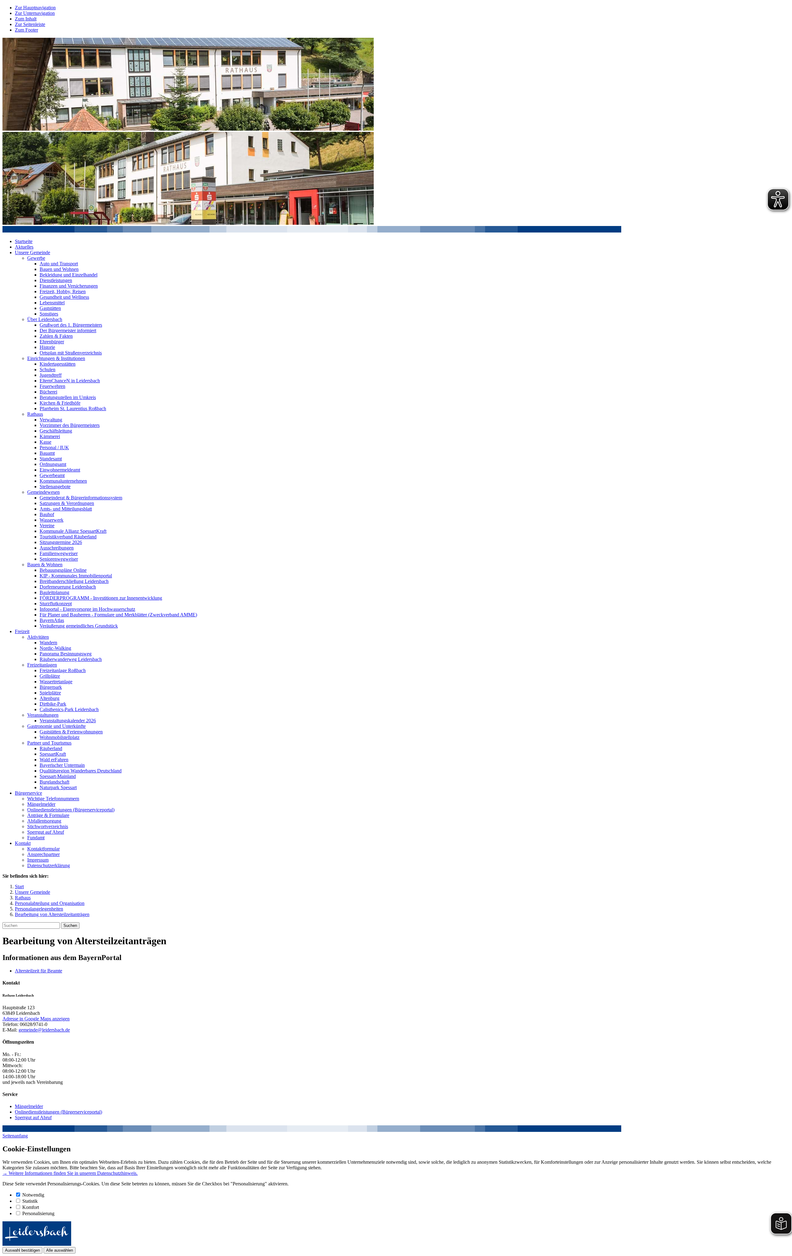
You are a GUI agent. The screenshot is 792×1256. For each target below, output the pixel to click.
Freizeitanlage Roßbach (63, 670)
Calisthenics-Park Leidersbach (69, 709)
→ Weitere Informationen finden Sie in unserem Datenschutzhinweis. (70, 1173)
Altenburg (49, 698)
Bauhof (47, 514)
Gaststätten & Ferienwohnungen (71, 731)
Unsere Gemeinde (32, 252)
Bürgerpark (51, 687)
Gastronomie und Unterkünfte (56, 726)
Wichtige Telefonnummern (53, 798)
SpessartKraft (53, 754)
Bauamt (47, 453)
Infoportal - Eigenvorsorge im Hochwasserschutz (87, 609)
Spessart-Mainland (58, 776)
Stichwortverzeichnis (47, 826)
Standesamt (51, 458)
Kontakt (23, 843)
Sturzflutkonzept (56, 603)
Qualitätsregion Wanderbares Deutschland (81, 770)
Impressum (38, 860)
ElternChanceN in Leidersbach (70, 380)
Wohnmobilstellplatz (60, 737)
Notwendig (33, 1194)
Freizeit (22, 631)
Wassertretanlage (56, 681)
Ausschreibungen (57, 547)
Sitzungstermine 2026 (61, 542)
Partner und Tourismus (49, 742)
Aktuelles (24, 247)
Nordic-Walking (55, 648)
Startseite (23, 241)
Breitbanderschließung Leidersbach (74, 581)
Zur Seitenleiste (30, 24)
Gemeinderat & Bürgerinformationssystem (81, 497)
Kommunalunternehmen (63, 481)
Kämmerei (50, 436)
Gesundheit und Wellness (64, 297)
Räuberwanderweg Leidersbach (71, 659)
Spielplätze (50, 692)
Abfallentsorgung (44, 821)
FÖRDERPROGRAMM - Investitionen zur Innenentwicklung (101, 598)
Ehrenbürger (52, 341)
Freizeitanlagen (42, 664)
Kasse (45, 442)
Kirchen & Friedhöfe (60, 403)
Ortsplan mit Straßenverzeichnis (71, 352)
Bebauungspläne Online (63, 570)
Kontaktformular (43, 848)
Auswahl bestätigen (22, 1250)
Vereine (47, 525)
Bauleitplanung (54, 592)
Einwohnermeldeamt (60, 469)
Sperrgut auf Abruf (45, 832)
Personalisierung (38, 1213)
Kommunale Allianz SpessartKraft (73, 531)
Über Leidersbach (44, 319)
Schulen (47, 369)
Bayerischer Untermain (62, 765)
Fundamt (36, 837)
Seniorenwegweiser (59, 559)
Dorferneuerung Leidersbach (68, 586)
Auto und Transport (59, 263)
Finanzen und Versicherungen (69, 286)
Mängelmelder (41, 804)
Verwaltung (51, 419)
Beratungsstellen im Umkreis (68, 397)
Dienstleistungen (56, 280)
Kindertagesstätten (57, 364)
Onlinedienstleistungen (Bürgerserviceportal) (70, 809)
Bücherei (48, 391)
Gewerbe (36, 258)
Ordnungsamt (53, 464)
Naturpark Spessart (58, 787)
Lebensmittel (52, 302)
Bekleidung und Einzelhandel (68, 274)
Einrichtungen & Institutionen (56, 358)
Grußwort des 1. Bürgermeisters (71, 325)
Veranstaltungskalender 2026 (68, 720)
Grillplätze (50, 676)
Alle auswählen (59, 1250)
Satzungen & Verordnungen (67, 503)
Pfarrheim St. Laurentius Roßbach (73, 408)
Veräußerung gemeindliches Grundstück (79, 625)
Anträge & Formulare (48, 815)
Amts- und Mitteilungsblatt (66, 508)
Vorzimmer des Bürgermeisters (70, 425)
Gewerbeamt (52, 475)
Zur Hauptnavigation (35, 7)
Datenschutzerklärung (48, 865)
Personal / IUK (54, 447)
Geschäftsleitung (56, 430)
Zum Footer (26, 30)
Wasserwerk (51, 520)
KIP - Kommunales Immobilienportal (76, 575)
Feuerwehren (52, 386)
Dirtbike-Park (53, 703)
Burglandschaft (54, 781)
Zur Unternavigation (35, 13)
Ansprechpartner (43, 854)
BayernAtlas (52, 620)
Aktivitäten (38, 637)
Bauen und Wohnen (59, 269)
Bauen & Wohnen (44, 564)
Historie (47, 347)
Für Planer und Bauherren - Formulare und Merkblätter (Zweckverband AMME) (118, 614)
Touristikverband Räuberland (68, 536)
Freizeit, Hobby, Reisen (63, 291)
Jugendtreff (51, 375)
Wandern (48, 642)
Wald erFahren (54, 759)
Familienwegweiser (59, 553)
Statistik (30, 1201)
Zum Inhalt (26, 18)
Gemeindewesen (43, 492)
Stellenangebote (55, 486)
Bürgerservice (28, 793)
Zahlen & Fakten (56, 336)
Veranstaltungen (42, 715)
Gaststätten (50, 308)
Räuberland (51, 748)
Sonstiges (49, 313)
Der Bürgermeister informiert (68, 330)
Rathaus (35, 414)
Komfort (30, 1207)
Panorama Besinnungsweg (66, 653)
